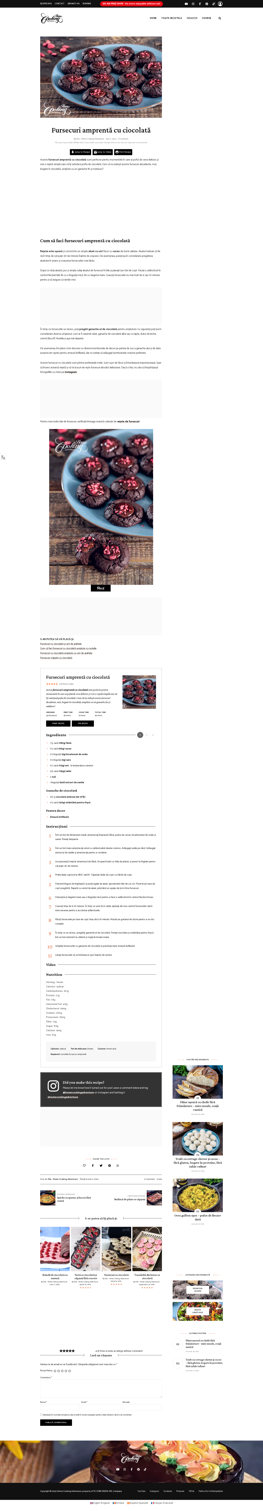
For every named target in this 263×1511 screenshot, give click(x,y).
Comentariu (46, 1377)
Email (84, 1402)
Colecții (192, 18)
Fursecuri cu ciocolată (116, 1274)
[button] (101, 588)
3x (153, 734)
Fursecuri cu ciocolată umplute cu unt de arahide (66, 653)
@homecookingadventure (78, 1093)
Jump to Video (104, 152)
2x (147, 734)
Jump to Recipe (82, 152)
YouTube (141, 1491)
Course (207, 18)
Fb (199, 4)
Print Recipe (125, 152)
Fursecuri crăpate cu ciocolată (56, 658)
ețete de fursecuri (128, 421)
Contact (59, 3)
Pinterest (206, 4)
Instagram (154, 1491)
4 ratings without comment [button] (128, 1351)
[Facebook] (92, 1165)
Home (153, 18)
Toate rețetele (171, 18)
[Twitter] (101, 1165)
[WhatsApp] (117, 1165)
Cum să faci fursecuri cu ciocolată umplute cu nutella (68, 648)
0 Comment (123, 139)
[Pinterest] (109, 1165)
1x (140, 734)
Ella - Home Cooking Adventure (90, 139)
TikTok (213, 4)
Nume (43, 1402)
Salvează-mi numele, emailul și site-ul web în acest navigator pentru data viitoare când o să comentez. (87, 1415)
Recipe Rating (46, 1370)
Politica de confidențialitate (211, 1491)
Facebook (168, 1491)
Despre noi (46, 3)
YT (186, 4)
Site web (126, 1402)
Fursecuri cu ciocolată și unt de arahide (61, 644)
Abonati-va (74, 3)
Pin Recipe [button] (83, 723)
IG (193, 4)
